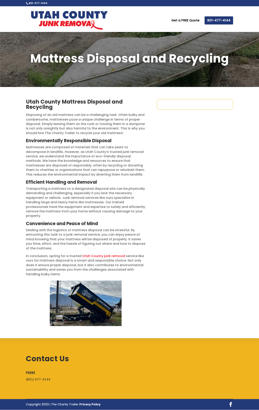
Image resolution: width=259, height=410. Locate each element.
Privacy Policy (90, 404)
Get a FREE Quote (185, 21)
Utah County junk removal (103, 256)
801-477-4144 (218, 20)
